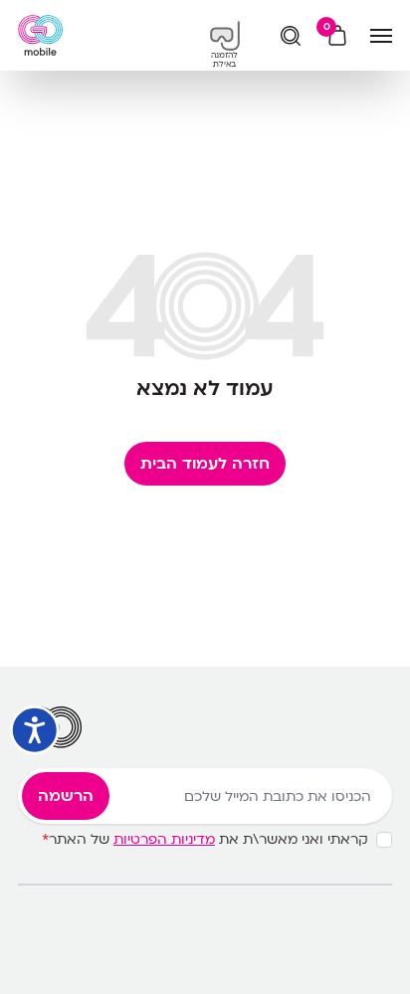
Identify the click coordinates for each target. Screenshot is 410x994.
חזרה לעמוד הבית (205, 464)
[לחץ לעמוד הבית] (40, 35)
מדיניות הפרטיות (164, 839)
